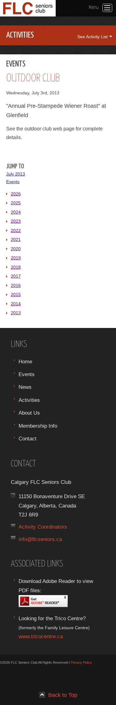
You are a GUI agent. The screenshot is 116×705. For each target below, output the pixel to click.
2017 (16, 276)
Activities (29, 400)
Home (25, 361)
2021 (16, 239)
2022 (16, 230)
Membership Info (38, 426)
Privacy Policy (81, 662)
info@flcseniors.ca (40, 539)
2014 (16, 303)
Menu (94, 7)
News (25, 387)
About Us (29, 413)
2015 (16, 294)
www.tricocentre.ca (41, 636)
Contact (28, 438)
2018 (16, 267)
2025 (16, 202)
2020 (16, 248)
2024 (16, 212)
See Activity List (92, 36)
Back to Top (62, 695)
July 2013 (15, 173)
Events (12, 181)
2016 (16, 285)
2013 (16, 312)
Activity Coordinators (43, 527)
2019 (16, 257)
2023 (16, 221)
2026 (16, 193)
